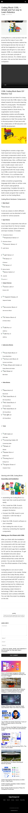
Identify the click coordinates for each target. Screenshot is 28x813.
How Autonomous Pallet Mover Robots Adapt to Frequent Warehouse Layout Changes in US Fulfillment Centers (13, 691)
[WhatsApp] (2, 17)
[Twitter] (8, 17)
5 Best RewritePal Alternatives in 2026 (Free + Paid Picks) (12, 780)
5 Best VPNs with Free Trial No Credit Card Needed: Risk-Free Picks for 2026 (12, 707)
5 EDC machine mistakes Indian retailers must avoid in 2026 (13, 784)
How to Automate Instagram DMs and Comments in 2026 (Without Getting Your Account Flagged (13, 674)
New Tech (6, 4)
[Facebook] (5, 17)
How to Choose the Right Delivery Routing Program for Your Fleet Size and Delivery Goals (13, 729)
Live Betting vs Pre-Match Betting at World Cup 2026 (12, 763)
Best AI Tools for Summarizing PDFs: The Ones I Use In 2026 (13, 747)
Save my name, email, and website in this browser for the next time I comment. (13, 650)
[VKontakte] (16, 802)
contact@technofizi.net (14, 810)
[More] (11, 17)
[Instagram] (11, 802)
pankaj (3, 14)
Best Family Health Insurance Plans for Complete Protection (13, 788)
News (2, 4)
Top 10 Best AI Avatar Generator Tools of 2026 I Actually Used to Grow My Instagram (13, 723)
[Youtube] (19, 802)
